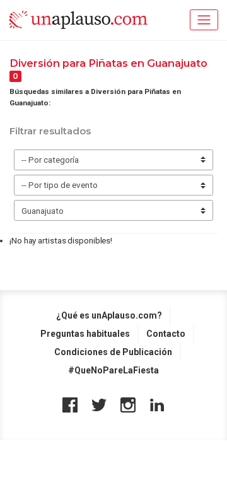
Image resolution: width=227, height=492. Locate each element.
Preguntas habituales (85, 334)
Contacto (165, 334)
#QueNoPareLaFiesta (113, 370)
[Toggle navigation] (204, 19)
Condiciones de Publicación (113, 352)
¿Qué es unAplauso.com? (109, 315)
